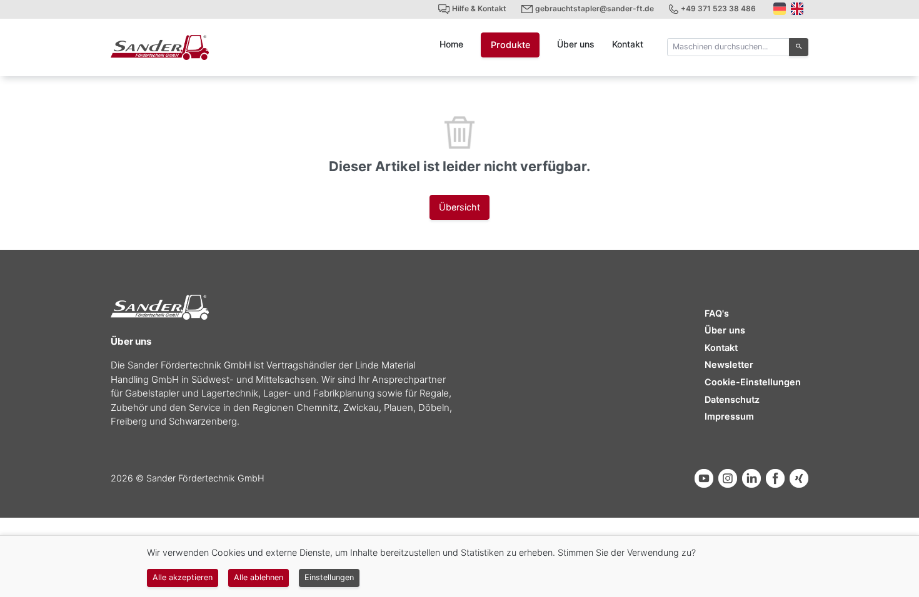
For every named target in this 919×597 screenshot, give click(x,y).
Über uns (576, 44)
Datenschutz (732, 399)
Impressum (729, 416)
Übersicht (459, 207)
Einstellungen (329, 577)
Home (451, 44)
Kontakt (627, 44)
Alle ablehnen (258, 577)
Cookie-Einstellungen (753, 382)
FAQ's (717, 313)
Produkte (510, 44)
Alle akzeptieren (183, 577)
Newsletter (729, 364)
